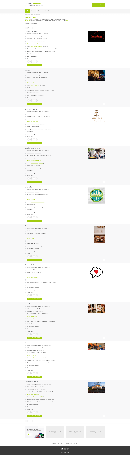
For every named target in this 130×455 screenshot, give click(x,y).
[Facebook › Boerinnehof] (31, 217)
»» (36, 27)
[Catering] (27, 11)
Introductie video (42, 95)
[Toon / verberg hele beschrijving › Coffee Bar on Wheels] (48, 399)
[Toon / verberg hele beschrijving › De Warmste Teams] (48, 282)
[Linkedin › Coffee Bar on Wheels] (34, 412)
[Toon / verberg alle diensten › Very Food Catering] (48, 129)
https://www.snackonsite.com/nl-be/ (38, 357)
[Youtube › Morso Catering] (37, 334)
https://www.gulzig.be (35, 85)
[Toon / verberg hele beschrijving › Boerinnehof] (48, 204)
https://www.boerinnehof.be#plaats (37, 202)
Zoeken (40, 10)
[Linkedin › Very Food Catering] (34, 139)
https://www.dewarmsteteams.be (37, 279)
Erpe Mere (37, 36)
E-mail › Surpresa (30, 238)
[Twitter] (62, 449)
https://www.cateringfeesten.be (37, 163)
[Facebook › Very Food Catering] (31, 139)
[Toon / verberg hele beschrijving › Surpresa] (48, 243)
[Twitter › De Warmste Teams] (28, 295)
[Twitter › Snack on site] (28, 373)
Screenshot (46, 46)
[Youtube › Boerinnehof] (37, 217)
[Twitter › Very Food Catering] (28, 139)
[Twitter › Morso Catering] (28, 334)
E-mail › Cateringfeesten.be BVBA (34, 160)
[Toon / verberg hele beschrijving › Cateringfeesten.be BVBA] (48, 165)
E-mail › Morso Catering (32, 316)
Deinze (36, 114)
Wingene (36, 386)
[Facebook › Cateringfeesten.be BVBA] (31, 178)
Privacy (67, 452)
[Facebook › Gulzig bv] (31, 100)
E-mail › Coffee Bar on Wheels (33, 394)
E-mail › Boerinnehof (31, 199)
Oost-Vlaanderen (30, 36)
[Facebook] (65, 449)
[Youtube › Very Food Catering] (37, 139)
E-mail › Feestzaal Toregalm (32, 43)
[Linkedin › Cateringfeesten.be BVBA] (34, 178)
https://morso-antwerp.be (36, 318)
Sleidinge (37, 191)
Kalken (36, 230)
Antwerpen (29, 269)
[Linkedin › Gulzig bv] (34, 100)
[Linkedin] (67, 449)
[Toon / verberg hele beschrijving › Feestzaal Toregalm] (48, 48)
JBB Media (64, 452)
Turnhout (34, 347)
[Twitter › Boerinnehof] (28, 217)
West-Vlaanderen (30, 386)
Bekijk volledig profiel (34, 65)
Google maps (43, 36)
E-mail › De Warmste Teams (32, 277)
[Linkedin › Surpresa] (34, 256)
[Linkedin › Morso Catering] (34, 334)
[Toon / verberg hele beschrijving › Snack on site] (48, 360)
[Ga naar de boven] (104, 65)
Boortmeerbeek (38, 153)
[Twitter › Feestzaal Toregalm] (28, 61)
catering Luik (27, 20)
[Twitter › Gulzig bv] (28, 100)
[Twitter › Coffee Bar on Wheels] (28, 412)
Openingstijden (30, 131)
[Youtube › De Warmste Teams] (37, 295)
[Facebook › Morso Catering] (31, 334)
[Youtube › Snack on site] (37, 373)
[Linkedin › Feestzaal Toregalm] (34, 61)
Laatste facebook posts (32, 56)
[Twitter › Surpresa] (28, 256)
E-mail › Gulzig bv (30, 82)
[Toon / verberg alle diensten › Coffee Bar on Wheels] (48, 402)
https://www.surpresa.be (35, 241)
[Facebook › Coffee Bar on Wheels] (31, 412)
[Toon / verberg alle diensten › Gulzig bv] (48, 90)
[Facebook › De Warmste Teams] (31, 295)
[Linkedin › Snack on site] (34, 373)
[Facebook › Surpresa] (31, 256)
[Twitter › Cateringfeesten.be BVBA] (28, 178)
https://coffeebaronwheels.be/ (37, 396)
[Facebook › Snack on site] (31, 373)
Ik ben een (98, 4)
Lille (33, 269)
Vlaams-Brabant (30, 153)
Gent (36, 75)
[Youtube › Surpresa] (37, 256)
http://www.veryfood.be (35, 124)
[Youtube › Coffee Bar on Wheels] (37, 412)
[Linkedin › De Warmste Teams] (34, 295)
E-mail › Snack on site (31, 355)
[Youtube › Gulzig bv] (37, 100)
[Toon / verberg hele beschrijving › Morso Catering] (48, 321)
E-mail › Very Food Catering (32, 121)
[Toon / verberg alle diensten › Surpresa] (48, 246)
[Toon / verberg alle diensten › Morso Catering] (48, 324)
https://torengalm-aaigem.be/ (36, 46)
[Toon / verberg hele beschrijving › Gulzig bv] (48, 87)
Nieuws (33, 10)
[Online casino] (35, 432)
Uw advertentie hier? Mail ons (55, 432)
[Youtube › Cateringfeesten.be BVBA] (37, 178)
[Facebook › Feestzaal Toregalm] (31, 61)
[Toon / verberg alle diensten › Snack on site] (48, 363)
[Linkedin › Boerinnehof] (34, 217)
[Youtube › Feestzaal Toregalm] (37, 61)
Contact (47, 10)
